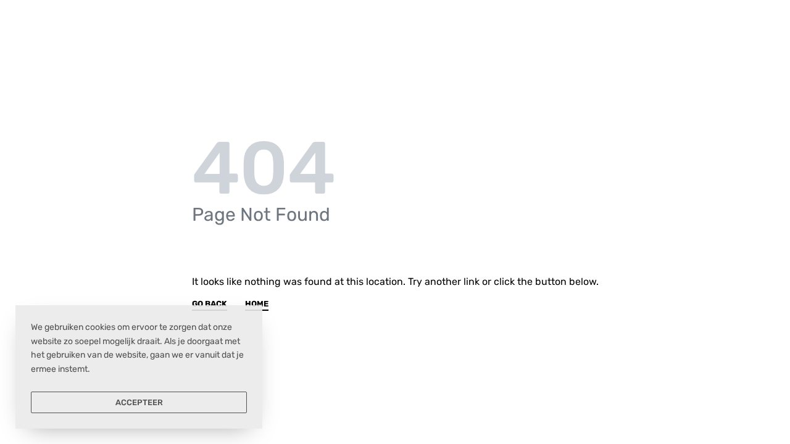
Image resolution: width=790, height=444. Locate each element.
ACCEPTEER (139, 402)
